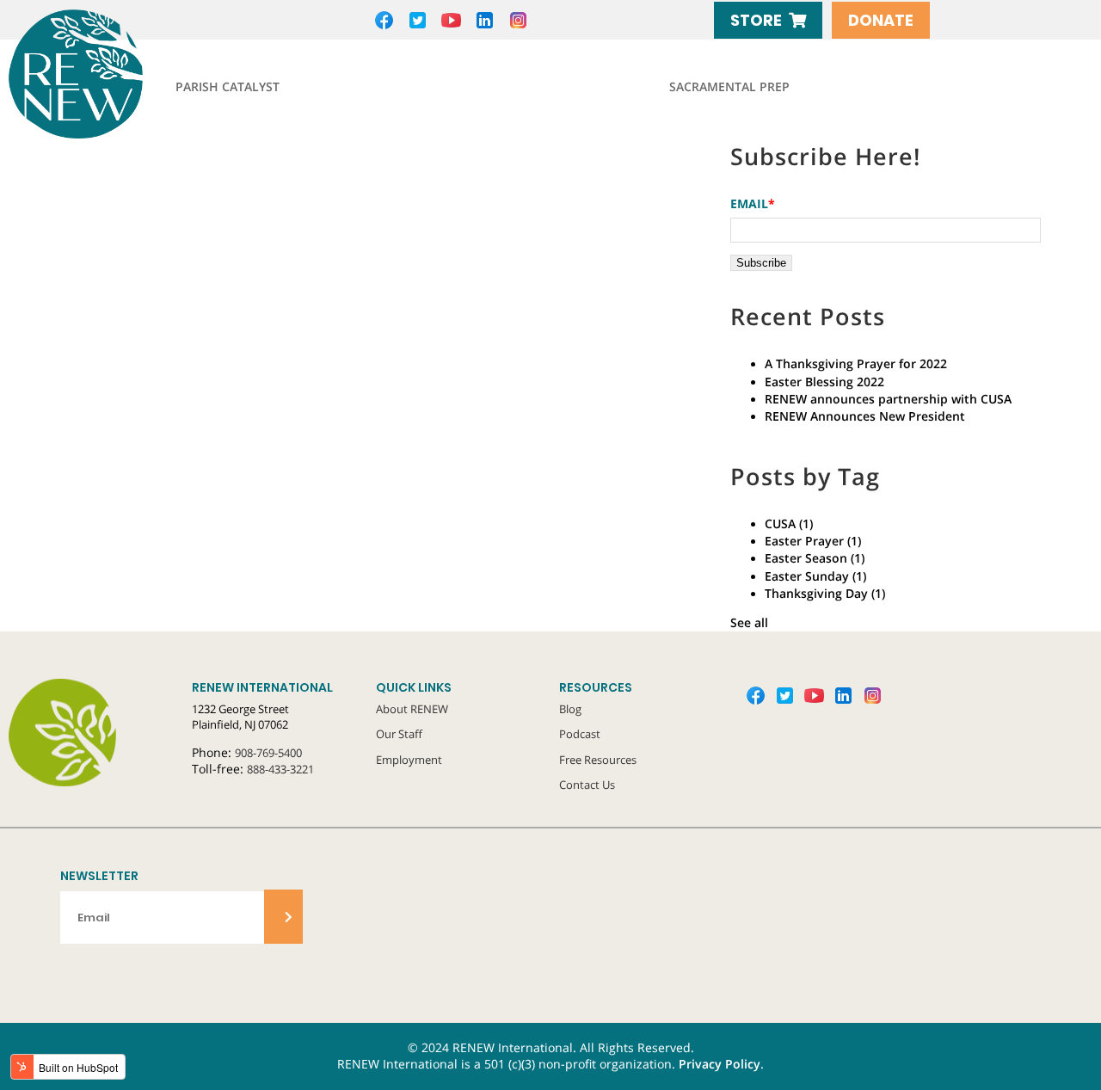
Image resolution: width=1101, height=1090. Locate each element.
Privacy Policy (719, 1064)
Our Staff (399, 734)
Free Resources (598, 759)
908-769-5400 (268, 753)
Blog (570, 709)
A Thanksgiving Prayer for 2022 (856, 364)
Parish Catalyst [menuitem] (227, 87)
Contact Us (587, 784)
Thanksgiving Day (825, 593)
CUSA (789, 524)
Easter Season (814, 558)
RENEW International (116, 74)
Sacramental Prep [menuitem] (729, 87)
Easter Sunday (815, 576)
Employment (409, 759)
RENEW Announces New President (865, 416)
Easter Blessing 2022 (824, 382)
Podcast (579, 734)
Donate (880, 20)
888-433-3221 (280, 769)
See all (749, 623)
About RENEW (412, 709)
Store (756, 20)
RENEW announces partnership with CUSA (888, 399)
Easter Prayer (813, 541)
